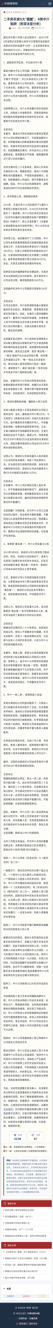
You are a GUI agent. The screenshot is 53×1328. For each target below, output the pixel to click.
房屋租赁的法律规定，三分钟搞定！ (30, 1147)
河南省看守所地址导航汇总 (17, 1223)
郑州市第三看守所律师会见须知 (19, 1210)
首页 (8, 12)
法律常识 (17, 12)
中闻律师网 (11, 3)
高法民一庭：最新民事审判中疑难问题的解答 (25, 1264)
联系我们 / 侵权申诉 (28, 1323)
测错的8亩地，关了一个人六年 (19, 1229)
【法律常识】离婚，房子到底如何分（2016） (26, 1252)
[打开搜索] (43, 3)
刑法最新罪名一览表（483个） (19, 1216)
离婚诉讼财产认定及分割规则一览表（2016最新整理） (28, 1258)
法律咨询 (26, 1296)
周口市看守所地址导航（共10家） (20, 1277)
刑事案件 (10, 1296)
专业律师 (42, 1296)
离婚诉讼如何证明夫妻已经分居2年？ (22, 1271)
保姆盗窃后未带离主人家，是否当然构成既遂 (25, 1236)
